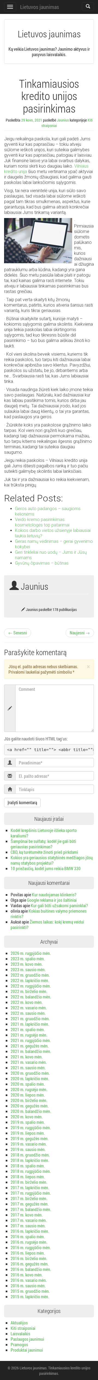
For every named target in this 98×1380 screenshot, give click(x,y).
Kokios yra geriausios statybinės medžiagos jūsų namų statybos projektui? (52, 860)
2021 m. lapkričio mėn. (30, 1024)
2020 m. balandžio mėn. (31, 1111)
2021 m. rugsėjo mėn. (29, 1035)
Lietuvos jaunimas (39, 6)
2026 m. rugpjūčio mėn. (31, 953)
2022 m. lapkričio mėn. (30, 980)
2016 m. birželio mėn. (29, 1258)
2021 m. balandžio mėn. (31, 1051)
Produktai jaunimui (27, 1350)
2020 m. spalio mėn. (28, 1084)
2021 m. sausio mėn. (28, 1067)
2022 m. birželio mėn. (29, 991)
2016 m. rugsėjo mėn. (29, 1242)
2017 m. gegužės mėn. (30, 1204)
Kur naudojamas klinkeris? (54, 894)
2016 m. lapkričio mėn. (30, 1231)
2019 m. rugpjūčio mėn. (31, 1127)
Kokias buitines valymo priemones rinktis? (49, 913)
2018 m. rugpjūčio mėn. (31, 1171)
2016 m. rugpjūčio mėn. (31, 1247)
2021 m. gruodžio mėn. (30, 1018)
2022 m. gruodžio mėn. (30, 975)
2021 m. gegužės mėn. (30, 1046)
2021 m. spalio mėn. (28, 1029)
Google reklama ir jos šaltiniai (52, 900)
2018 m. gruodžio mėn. (30, 1155)
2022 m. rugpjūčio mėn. (31, 986)
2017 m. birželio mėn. (29, 1198)
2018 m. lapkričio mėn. (30, 1160)
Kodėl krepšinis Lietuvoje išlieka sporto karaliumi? (44, 833)
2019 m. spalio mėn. (28, 1122)
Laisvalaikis (20, 1333)
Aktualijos (19, 1322)
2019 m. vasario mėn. (29, 1144)
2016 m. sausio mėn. (28, 1285)
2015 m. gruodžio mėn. (30, 1291)
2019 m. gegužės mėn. (30, 1138)
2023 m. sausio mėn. (28, 969)
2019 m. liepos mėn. (28, 1133)
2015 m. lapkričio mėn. (30, 1296)
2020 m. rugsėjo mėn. (29, 1089)
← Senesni (17, 632)
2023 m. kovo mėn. (27, 964)
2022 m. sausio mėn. (28, 1013)
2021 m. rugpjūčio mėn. (31, 1040)
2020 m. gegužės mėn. (30, 1106)
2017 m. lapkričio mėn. (30, 1187)
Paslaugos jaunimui (27, 1339)
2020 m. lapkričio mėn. (30, 1078)
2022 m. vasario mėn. (29, 1007)
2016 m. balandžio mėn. (31, 1269)
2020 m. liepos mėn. (28, 1095)
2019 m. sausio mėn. (28, 1149)
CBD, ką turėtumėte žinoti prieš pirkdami (44, 852)
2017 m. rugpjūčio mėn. (31, 1193)
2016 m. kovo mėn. (27, 1275)
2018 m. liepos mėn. (28, 1176)
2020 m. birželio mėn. (29, 1100)
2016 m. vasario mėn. (29, 1280)
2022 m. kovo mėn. (27, 1002)
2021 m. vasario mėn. (29, 1062)
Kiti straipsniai (23, 1328)
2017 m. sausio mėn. (28, 1225)
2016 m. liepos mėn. (28, 1253)
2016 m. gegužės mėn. (30, 1264)
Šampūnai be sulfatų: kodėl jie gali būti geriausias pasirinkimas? (43, 843)
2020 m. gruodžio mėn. (30, 1073)
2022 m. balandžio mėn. (31, 997)
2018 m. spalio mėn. (28, 1166)
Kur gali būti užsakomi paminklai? (59, 905)
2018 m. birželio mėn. (29, 1182)
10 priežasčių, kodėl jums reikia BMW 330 (46, 868)
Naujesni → (80, 632)
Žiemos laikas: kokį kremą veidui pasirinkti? (47, 924)
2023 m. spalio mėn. (28, 958)
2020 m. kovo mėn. (27, 1116)
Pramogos (19, 1344)
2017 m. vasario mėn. (29, 1220)
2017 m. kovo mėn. (27, 1215)
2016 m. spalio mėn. (28, 1236)
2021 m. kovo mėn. (27, 1057)
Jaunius (63, 120)
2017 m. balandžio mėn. (31, 1209)
